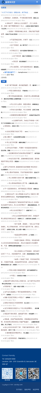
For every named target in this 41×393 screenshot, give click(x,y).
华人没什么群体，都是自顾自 (21, 104)
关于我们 (19, 389)
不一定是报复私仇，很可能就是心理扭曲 (18, 188)
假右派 (15, 61)
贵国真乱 (7, 126)
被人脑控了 (8, 137)
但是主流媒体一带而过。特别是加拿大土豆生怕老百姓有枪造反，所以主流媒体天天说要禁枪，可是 (20, 243)
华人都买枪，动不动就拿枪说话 (22, 67)
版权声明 (27, 389)
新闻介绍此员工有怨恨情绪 (13, 303)
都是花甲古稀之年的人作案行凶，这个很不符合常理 (22, 281)
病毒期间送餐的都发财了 (19, 115)
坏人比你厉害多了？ (18, 210)
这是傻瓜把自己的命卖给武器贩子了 (21, 153)
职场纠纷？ (8, 286)
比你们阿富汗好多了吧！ (15, 131)
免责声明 (36, 389)
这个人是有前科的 (10, 338)
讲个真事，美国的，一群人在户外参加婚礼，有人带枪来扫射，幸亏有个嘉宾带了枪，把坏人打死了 (20, 226)
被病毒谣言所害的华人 (14, 333)
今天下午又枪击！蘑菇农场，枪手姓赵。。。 (17, 12)
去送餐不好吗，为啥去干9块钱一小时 (26, 120)
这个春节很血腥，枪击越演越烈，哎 (19, 85)
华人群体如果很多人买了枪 (18, 183)
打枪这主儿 (15, 50)
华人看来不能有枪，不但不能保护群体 (20, 172)
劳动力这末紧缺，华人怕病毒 (21, 110)
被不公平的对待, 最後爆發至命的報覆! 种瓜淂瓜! (21, 167)
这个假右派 (17, 56)
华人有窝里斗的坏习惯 (16, 178)
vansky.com (18, 385)
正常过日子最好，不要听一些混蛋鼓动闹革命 (22, 148)
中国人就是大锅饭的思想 (17, 270)
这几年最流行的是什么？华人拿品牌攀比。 (19, 308)
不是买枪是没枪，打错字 (19, 40)
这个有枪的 (15, 45)
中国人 (13, 275)
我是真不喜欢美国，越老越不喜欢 (16, 314)
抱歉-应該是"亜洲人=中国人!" (14, 297)
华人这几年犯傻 (12, 142)
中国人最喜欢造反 (15, 90)
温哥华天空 (10, 2)
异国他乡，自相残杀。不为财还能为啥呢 (18, 18)
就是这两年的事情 (21, 235)
